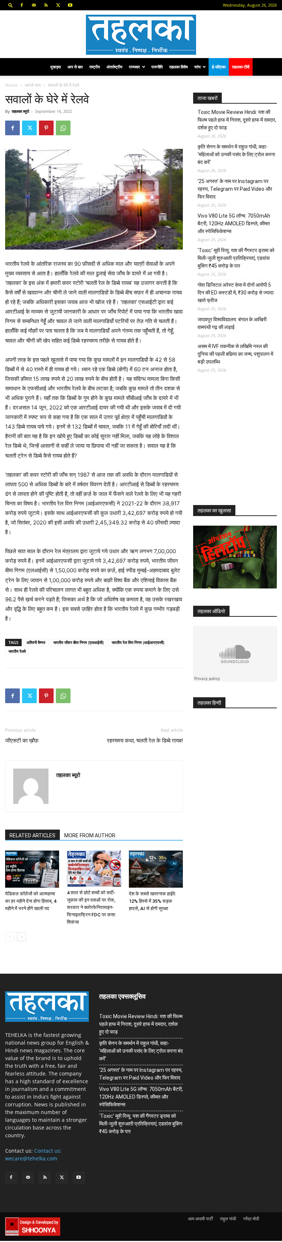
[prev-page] (9, 936)
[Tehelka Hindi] (141, 35)
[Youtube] (70, 5)
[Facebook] (21, 5)
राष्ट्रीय (94, 66)
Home (11, 85)
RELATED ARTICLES (32, 835)
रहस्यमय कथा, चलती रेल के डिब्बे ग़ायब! (145, 740)
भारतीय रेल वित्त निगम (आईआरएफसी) (138, 642)
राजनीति (157, 66)
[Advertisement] (237, 445)
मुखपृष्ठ (55, 66)
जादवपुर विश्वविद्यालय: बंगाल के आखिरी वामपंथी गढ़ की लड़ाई (232, 323)
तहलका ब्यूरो (20, 111)
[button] (10, 5)
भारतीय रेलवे (17, 651)
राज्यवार (134, 66)
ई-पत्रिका (218, 66)
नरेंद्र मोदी (251, 1219)
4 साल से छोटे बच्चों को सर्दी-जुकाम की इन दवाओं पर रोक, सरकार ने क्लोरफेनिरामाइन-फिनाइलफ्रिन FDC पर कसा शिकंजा (91, 907)
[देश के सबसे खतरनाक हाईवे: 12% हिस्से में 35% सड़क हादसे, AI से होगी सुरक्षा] (156, 869)
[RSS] (45, 5)
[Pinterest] (46, 128)
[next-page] (21, 936)
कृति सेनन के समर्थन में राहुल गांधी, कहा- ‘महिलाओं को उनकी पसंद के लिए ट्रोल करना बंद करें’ (236, 154)
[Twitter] (58, 5)
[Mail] (33, 5)
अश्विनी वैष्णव (35, 642)
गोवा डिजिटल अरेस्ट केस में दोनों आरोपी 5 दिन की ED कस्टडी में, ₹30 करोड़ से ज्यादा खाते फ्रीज (236, 292)
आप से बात (75, 66)
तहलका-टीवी (240, 66)
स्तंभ (197, 66)
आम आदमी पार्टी (200, 1219)
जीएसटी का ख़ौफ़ (22, 740)
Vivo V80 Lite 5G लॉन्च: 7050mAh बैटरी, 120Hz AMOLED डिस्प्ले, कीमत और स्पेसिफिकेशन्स (234, 223)
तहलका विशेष (178, 66)
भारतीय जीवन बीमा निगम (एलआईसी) (78, 642)
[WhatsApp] (63, 128)
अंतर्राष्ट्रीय (114, 66)
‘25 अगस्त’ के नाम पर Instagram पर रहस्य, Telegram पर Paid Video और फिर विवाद (235, 189)
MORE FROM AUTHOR (89, 835)
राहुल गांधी (228, 1219)
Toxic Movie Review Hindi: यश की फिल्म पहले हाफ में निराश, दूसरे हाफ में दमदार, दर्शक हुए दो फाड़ (237, 119)
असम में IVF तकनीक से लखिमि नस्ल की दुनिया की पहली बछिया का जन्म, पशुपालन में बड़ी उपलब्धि (235, 354)
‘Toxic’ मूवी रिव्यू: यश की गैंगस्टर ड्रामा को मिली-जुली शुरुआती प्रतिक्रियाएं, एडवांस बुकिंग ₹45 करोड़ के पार (236, 258)
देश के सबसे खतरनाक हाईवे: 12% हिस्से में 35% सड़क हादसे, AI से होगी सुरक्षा (152, 901)
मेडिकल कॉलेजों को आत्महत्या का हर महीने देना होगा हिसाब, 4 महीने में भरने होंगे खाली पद (30, 901)
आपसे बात (33, 85)
